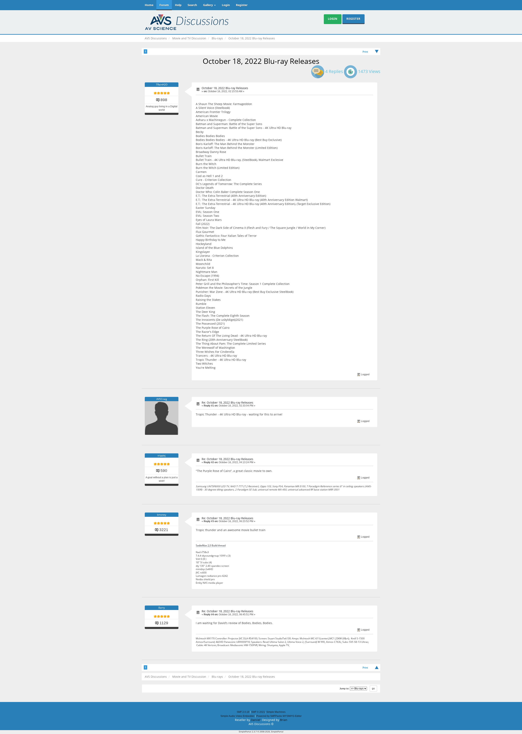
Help (178, 5)
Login (226, 5)
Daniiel (255, 720)
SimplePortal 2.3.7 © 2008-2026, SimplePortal (261, 731)
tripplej (162, 455)
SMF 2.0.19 (243, 712)
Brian (283, 720)
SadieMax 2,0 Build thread (211, 545)
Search (192, 5)
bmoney (161, 514)
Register (242, 5)
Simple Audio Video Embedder (237, 716)
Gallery (208, 5)
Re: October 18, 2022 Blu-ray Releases (227, 402)
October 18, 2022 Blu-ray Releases (225, 88)
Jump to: (344, 688)
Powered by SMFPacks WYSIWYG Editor (279, 716)
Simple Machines (275, 712)
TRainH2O (161, 84)
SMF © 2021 (258, 712)
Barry (161, 607)
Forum (164, 5)
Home (149, 5)
